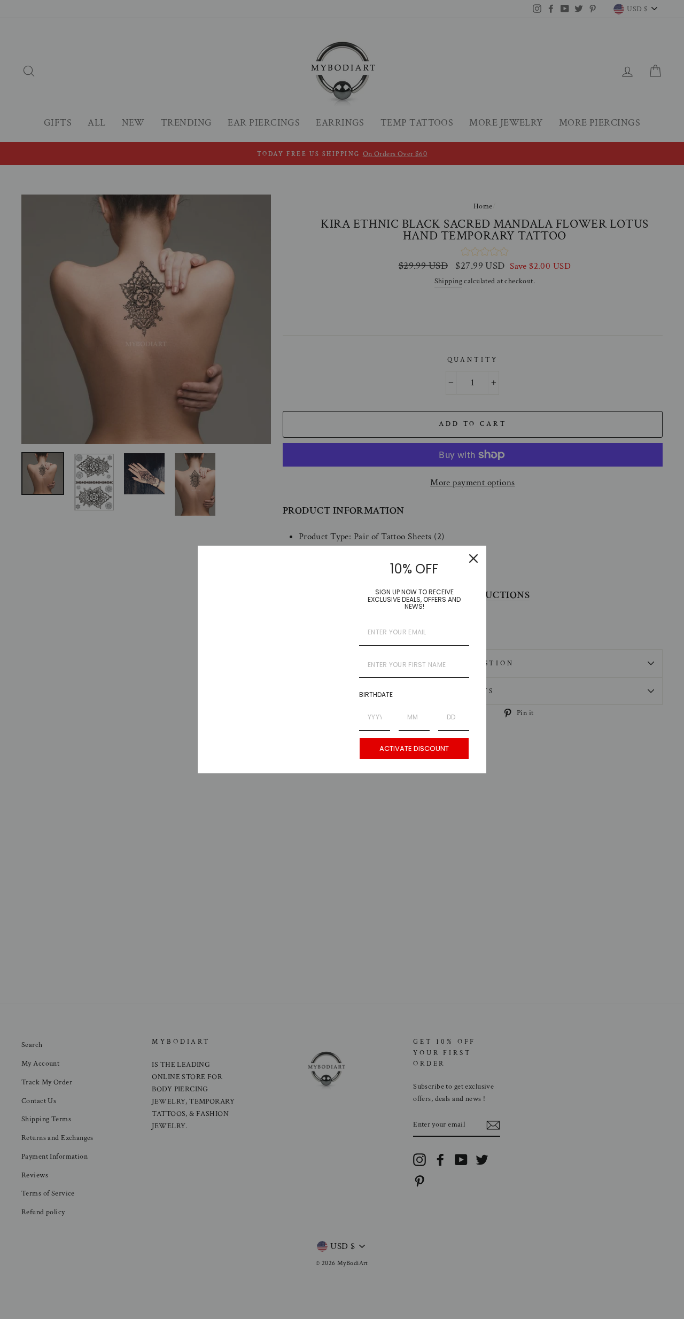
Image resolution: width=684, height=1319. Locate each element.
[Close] (473, 558)
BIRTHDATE (376, 694)
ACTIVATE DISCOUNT (414, 748)
